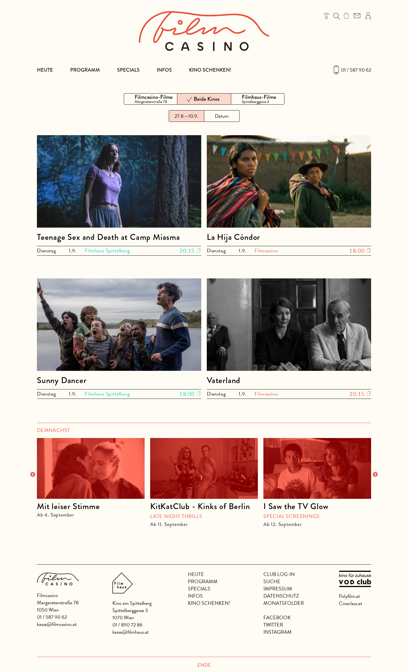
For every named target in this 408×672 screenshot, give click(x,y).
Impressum (277, 588)
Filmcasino (266, 250)
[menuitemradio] (150, 99)
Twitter (273, 624)
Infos (164, 70)
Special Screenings (291, 516)
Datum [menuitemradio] (222, 116)
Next (375, 474)
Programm (85, 70)
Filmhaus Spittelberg (107, 250)
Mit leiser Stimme (68, 506)
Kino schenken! (210, 70)
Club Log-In (279, 574)
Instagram (277, 632)
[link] (346, 15)
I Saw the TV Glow (295, 506)
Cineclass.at (350, 603)
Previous (33, 474)
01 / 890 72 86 (127, 624)
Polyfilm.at (349, 596)
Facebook (277, 617)
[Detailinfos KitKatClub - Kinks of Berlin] (204, 468)
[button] (326, 15)
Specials (128, 70)
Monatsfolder (283, 603)
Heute (45, 70)
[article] (91, 475)
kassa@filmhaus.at (130, 632)
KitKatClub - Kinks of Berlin (200, 506)
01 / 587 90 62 (356, 70)
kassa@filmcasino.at (57, 624)
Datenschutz (281, 596)
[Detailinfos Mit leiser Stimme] (91, 468)
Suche (271, 581)
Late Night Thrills (176, 516)
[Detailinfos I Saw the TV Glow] (317, 468)
